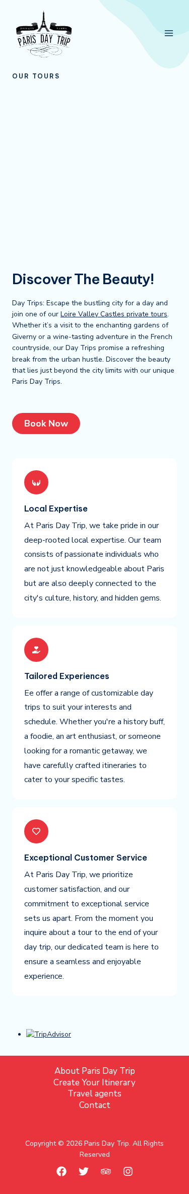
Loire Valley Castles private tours (113, 314)
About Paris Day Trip (94, 1071)
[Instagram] (128, 1171)
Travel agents (94, 1093)
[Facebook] (61, 1171)
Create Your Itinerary (94, 1082)
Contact (94, 1105)
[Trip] (106, 1171)
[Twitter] (84, 1171)
